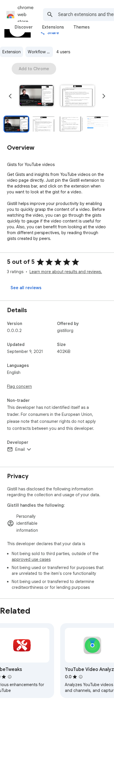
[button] (36, 96)
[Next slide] (104, 96)
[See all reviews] (26, 288)
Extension (11, 51)
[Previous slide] (10, 96)
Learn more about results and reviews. (66, 271)
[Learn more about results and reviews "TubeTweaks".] (10, 677)
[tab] (23, 27)
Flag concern (19, 386)
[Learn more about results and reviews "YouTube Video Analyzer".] (81, 677)
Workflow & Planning (40, 51)
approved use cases (31, 559)
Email (20, 449)
